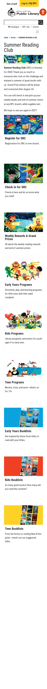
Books (13, 38)
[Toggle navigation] (37, 31)
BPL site (26, 27)
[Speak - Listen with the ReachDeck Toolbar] (42, 12)
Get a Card (12, 3)
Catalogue (14, 27)
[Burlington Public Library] (23, 12)
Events (36, 27)
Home (6, 38)
